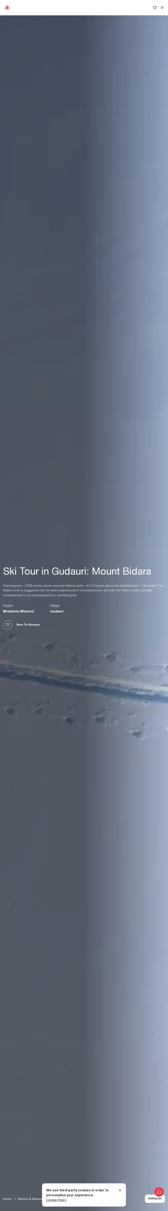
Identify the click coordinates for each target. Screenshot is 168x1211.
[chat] (159, 1192)
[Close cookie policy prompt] (120, 1190)
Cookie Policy (56, 1200)
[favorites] (155, 7)
